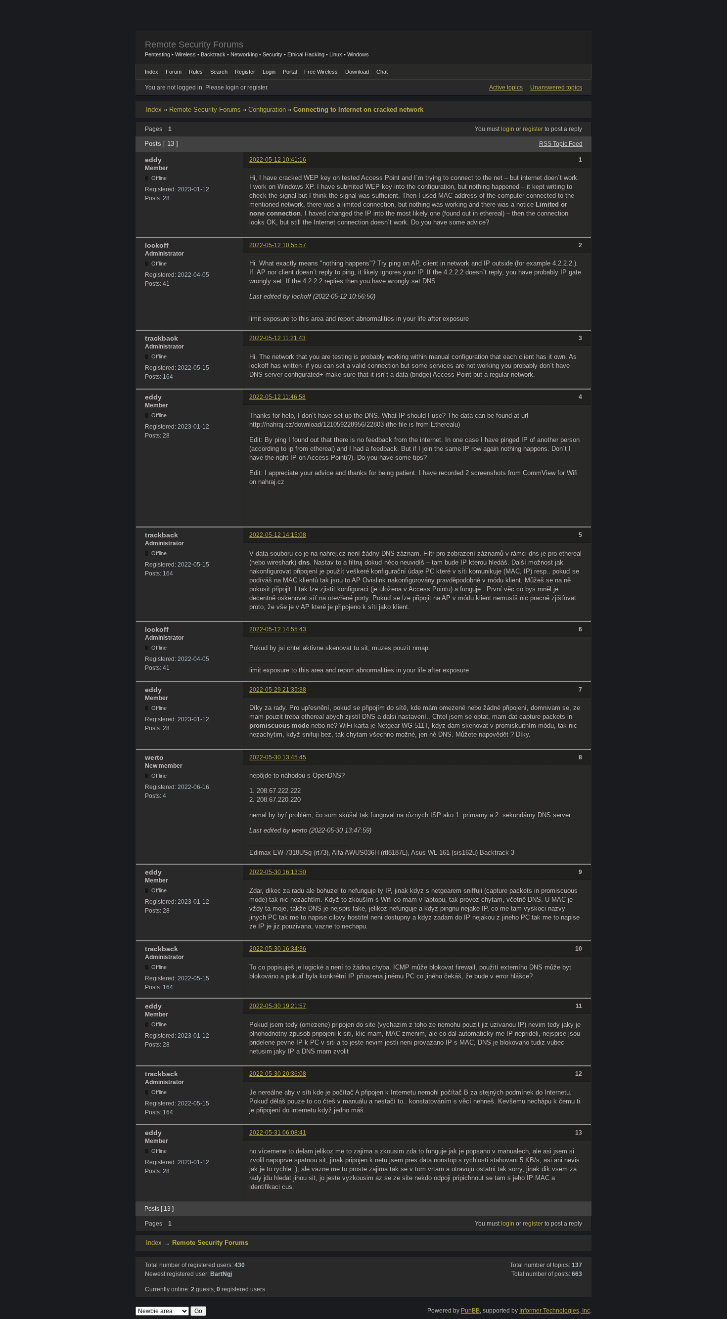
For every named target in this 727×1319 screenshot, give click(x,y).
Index (154, 109)
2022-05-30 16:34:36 (277, 948)
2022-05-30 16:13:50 (277, 872)
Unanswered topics (556, 87)
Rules (196, 72)
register (533, 129)
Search (218, 72)
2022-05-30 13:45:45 (277, 757)
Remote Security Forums (194, 44)
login (507, 129)
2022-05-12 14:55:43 (277, 629)
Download (357, 72)
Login (269, 72)
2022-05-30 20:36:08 (277, 1073)
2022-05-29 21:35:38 (277, 689)
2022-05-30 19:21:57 (277, 1006)
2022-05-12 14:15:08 (277, 534)
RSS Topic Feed (561, 143)
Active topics (506, 87)
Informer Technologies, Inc (554, 1310)
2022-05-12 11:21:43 (277, 338)
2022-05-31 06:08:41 (277, 1132)
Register (245, 72)
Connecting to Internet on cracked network (358, 109)
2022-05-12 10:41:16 (277, 159)
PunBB (470, 1310)
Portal (290, 72)
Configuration (267, 109)
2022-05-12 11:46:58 (277, 397)
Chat (382, 72)
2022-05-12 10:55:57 (277, 245)
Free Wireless (321, 72)
